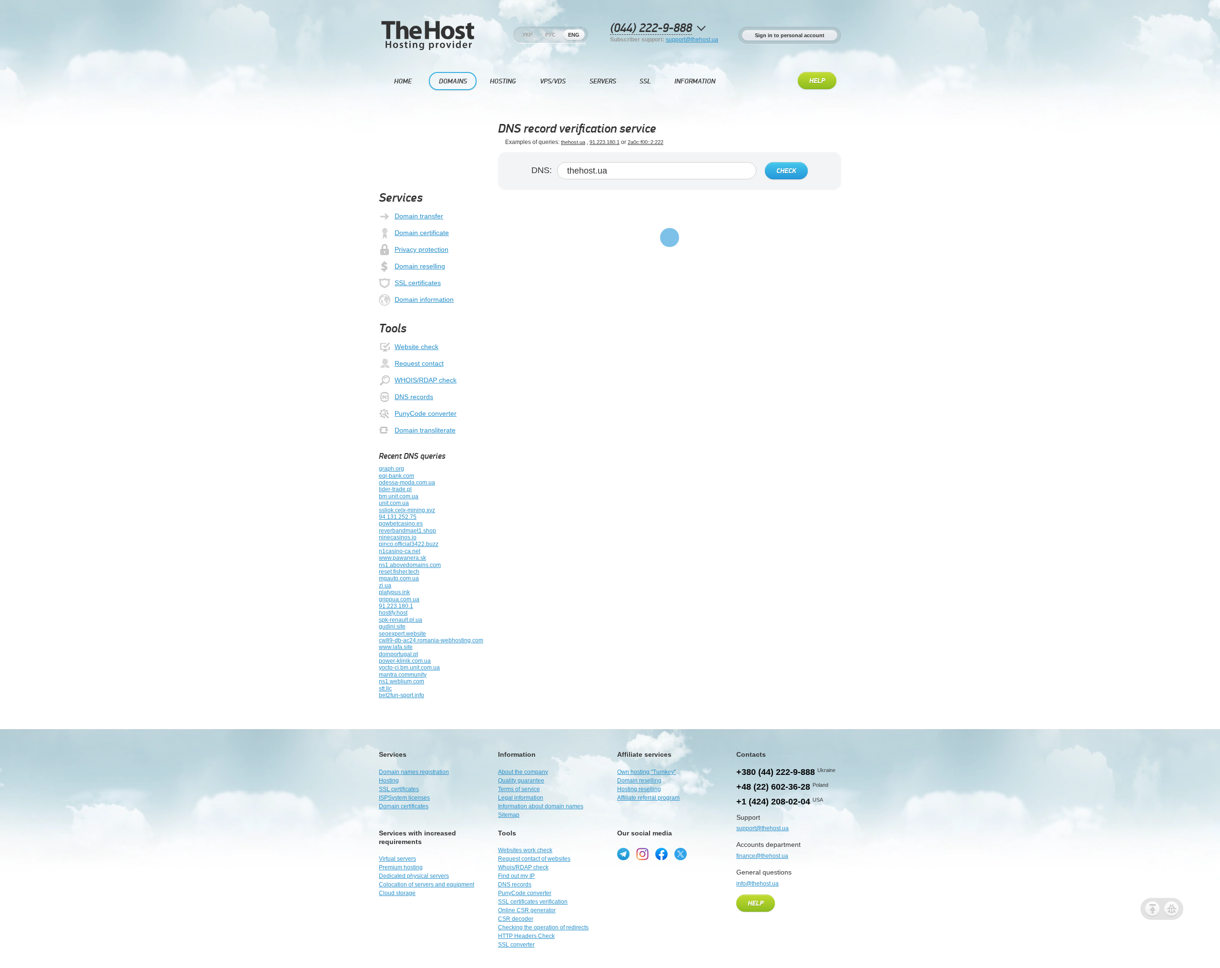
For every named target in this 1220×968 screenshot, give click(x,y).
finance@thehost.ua (762, 856)
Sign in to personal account (789, 35)
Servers (603, 81)
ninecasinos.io (398, 537)
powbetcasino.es (401, 523)
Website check (416, 346)
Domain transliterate (425, 430)
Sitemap (508, 815)
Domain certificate (422, 233)
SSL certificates (418, 283)
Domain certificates (403, 806)
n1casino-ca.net (399, 551)
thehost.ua (573, 142)
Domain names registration (414, 772)
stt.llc (385, 688)
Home (403, 81)
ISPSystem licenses (404, 797)
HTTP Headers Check (526, 936)
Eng (574, 35)
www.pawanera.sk (402, 558)
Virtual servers (397, 858)
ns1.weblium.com (401, 681)
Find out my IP (516, 876)
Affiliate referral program (648, 797)
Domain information (424, 299)
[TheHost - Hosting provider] (428, 48)
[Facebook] (661, 854)
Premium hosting (401, 867)
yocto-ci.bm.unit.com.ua (409, 667)
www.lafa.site (396, 647)
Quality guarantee (521, 780)
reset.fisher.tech (399, 571)
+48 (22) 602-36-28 (773, 787)
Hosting (503, 81)
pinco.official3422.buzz (408, 544)
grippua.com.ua (399, 599)
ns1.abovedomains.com (410, 565)
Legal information (520, 797)
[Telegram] (623, 854)
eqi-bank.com (396, 476)
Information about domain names (540, 806)
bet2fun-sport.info (401, 695)
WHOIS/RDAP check (426, 380)
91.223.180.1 (396, 606)
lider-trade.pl (395, 489)
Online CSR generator (527, 910)
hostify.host (393, 612)
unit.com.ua (394, 503)
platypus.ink (394, 592)
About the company (523, 772)
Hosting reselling (639, 789)
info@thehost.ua (757, 883)
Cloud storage (397, 893)
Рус (550, 35)
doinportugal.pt (398, 654)
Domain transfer (419, 216)
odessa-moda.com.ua (407, 482)
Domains (453, 81)
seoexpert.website (402, 633)
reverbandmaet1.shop (407, 530)
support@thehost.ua (692, 39)
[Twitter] (680, 854)
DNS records (414, 397)
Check (786, 171)
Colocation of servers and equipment (426, 884)
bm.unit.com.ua (398, 496)
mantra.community (403, 674)
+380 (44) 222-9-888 (775, 772)
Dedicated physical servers (414, 876)
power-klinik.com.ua (405, 661)
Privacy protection (421, 249)
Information (694, 81)
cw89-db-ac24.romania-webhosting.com (431, 640)
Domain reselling (420, 266)
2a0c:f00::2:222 (645, 142)
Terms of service (519, 789)
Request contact (419, 363)
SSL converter (516, 944)
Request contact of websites (534, 858)
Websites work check (525, 850)
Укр (527, 35)
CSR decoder (515, 919)
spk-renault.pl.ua (400, 620)
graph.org (391, 468)
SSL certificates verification (533, 901)
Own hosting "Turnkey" (646, 772)
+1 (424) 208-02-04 (773, 801)
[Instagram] (642, 854)
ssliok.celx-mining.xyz (407, 510)
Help (817, 81)
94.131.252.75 (398, 517)
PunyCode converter (426, 413)
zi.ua (385, 585)
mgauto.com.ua (399, 578)
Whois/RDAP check (523, 867)
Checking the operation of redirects (543, 927)
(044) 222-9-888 (651, 28)
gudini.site (392, 626)
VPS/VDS (553, 81)
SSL (645, 81)
